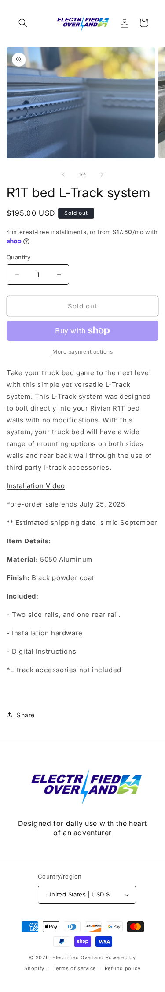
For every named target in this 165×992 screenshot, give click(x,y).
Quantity (18, 257)
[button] (23, 22)
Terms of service (74, 968)
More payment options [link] (82, 351)
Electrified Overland (78, 957)
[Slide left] (63, 174)
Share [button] (26, 715)
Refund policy (123, 968)
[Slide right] (102, 174)
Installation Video (36, 486)
